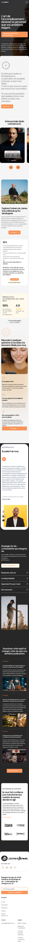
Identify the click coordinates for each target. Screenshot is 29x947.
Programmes (4, 905)
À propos (3, 911)
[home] (5, 2)
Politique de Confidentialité (21, 927)
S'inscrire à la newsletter (14, 892)
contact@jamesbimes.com (7, 923)
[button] (26, 2)
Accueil (3, 902)
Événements (4, 908)
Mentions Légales (22, 923)
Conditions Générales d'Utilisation (20, 932)
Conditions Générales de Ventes (21, 939)
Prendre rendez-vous (4, 914)
